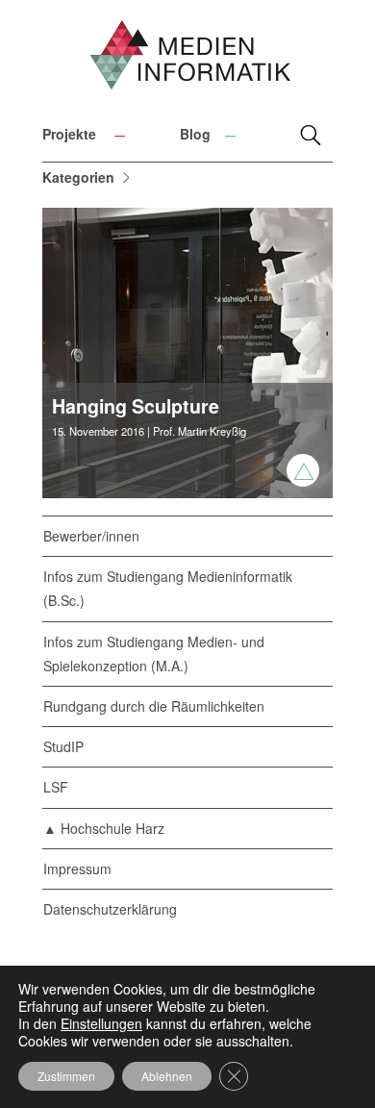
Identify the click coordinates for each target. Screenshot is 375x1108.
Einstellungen (101, 1023)
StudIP (63, 746)
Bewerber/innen (91, 535)
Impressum (77, 868)
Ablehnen (166, 1076)
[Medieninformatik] (187, 62)
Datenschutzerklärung (110, 909)
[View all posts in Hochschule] (303, 470)
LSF (55, 786)
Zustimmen (66, 1076)
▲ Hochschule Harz (103, 828)
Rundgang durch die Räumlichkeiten (153, 706)
